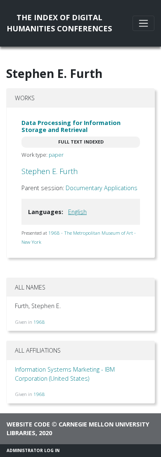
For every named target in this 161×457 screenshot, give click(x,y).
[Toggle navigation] (143, 23)
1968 (39, 322)
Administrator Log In (33, 450)
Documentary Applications (101, 188)
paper (56, 154)
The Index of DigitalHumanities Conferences (59, 22)
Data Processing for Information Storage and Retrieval (71, 126)
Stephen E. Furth (49, 171)
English (77, 212)
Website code (28, 424)
